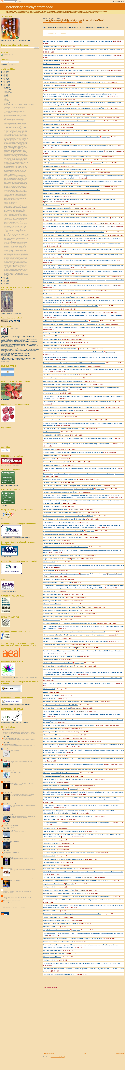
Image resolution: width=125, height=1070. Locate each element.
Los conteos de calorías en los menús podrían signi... (15, 130)
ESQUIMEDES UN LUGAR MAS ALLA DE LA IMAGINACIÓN (18, 879)
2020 (4, 79)
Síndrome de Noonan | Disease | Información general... (16, 148)
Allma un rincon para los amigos (11, 900)
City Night (12, 842)
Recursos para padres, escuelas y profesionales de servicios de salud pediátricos (65, 384)
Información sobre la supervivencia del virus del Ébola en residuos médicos (64, 297)
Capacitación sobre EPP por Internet (53, 417)
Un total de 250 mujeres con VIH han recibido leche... (15, 186)
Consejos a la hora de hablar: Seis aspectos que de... (15, 154)
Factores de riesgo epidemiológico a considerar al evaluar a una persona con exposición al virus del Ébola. (72, 452)
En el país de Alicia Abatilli (10, 749)
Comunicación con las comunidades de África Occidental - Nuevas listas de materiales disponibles (70, 306)
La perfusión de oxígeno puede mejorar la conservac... (16, 247)
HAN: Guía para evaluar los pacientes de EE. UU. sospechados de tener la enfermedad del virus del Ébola (72, 938)
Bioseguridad (6, 760)
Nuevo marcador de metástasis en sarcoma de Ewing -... (16, 184)
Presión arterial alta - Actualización (11, 199)
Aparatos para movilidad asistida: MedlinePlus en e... (15, 132)
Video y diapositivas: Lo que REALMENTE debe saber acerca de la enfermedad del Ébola (68, 291)
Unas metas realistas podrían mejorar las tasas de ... (15, 115)
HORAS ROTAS (7, 781)
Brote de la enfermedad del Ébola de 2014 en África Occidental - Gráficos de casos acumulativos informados (73, 324)
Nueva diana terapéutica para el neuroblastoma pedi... (16, 269)
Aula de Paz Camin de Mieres (10, 803)
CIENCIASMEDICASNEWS (10, 744)
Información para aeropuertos (51, 142)
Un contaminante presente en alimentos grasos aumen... (16, 188)
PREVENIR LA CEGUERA (9, 830)
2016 (4, 85)
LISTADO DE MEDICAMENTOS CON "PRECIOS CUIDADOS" (17, 897)
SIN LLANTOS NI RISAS (15, 880)
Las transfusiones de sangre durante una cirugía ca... (15, 143)
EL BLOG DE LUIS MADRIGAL (11, 825)
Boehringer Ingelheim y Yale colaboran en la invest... (15, 265)
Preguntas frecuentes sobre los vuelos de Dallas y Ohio (58, 522)
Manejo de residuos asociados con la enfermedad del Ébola (59, 479)
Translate (13, 64)
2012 (4, 278)
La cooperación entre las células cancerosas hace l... (15, 257)
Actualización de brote (49, 459)
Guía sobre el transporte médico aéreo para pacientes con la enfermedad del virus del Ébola (68, 725)
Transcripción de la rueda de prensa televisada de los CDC (59, 974)
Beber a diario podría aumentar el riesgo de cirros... (15, 139)
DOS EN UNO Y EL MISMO (9, 827)
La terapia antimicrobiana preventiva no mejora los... (15, 251)
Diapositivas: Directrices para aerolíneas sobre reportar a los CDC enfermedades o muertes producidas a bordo (74, 632)
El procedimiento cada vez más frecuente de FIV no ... (16, 253)
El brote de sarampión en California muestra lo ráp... (15, 172)
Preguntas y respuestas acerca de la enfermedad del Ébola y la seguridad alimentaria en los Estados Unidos (73, 82)
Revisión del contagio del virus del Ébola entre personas (58, 534)
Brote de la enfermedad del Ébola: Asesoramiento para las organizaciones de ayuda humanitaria (70, 118)
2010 (4, 281)
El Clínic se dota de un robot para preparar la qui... (15, 190)
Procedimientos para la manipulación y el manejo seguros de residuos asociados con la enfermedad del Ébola (73, 108)
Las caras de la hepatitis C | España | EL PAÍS (14, 273)
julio (5, 95)
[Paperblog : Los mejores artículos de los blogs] (5, 451)
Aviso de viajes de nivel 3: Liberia (52, 339)
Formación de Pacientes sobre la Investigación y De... (16, 255)
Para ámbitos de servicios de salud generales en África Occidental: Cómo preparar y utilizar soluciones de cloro (74, 276)
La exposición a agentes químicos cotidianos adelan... (16, 194)
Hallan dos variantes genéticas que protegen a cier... (15, 178)
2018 (4, 82)
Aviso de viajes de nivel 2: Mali (51, 333)
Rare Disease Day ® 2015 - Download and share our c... (16, 238)
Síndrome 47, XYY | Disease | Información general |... (15, 151)
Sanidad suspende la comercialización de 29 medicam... (16, 274)
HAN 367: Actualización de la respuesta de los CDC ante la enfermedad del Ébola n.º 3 (67, 816)
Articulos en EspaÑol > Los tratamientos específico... (15, 134)
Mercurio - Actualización (9, 203)
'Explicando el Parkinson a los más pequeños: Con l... (15, 218)
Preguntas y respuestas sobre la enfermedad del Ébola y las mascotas (62, 555)
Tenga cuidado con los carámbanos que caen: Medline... (16, 118)
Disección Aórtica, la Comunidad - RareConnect (14, 241)
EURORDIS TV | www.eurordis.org (11, 239)
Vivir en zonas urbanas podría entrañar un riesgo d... (15, 245)
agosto (5, 94)
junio (5, 96)
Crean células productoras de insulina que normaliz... (15, 158)
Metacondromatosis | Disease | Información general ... (16, 152)
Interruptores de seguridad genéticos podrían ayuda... (16, 262)
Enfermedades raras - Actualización (11, 156)
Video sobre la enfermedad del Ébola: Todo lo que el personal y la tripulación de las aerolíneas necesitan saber (73, 635)
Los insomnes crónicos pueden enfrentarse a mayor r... (16, 261)
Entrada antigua (119, 1053)
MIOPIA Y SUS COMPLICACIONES (18, 831)
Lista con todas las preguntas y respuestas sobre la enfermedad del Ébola (63, 428)
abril (5, 99)
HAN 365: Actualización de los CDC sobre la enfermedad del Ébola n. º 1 (63, 859)
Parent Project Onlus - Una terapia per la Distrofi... (15, 233)
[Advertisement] (56, 1040)
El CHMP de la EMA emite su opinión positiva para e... (15, 164)
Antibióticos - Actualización (9, 201)
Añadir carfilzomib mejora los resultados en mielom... (15, 179)
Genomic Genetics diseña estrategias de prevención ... (16, 206)
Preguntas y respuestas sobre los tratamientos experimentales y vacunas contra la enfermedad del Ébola (72, 914)
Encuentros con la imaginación (11, 852)
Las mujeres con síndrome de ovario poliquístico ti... (15, 217)
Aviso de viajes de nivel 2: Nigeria (52, 738)
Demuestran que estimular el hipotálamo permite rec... (16, 259)
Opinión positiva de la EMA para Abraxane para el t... (15, 163)
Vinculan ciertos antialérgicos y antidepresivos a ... (15, 126)
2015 (4, 87)
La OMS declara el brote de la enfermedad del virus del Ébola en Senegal (63, 519)
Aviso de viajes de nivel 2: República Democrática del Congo (60, 741)
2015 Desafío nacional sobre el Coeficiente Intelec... (15, 266)
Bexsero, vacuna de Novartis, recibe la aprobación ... (15, 263)
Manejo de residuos (48, 570)
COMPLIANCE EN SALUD (16, 772)
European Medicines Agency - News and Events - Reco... (16, 237)
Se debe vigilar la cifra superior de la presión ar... (14, 146)
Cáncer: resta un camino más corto (11, 222)
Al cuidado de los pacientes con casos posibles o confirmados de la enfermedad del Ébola (68, 516)
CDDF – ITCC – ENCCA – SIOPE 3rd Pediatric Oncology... (17, 234)
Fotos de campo (47, 111)
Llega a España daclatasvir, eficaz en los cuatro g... (15, 198)
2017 (4, 84)
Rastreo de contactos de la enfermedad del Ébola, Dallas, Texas (60, 610)
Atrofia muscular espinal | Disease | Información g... (15, 170)
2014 (4, 275)
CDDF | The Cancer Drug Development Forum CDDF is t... (17, 235)
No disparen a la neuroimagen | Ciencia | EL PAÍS (14, 219)
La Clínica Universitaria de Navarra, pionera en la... (15, 267)
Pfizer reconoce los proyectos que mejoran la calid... (15, 226)
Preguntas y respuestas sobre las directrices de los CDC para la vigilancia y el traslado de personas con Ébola (73, 407)
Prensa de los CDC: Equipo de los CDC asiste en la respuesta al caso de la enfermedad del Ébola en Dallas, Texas (74, 641)
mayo (5, 98)
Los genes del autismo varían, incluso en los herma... (15, 127)
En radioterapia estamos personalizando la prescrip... (15, 231)
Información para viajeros (50, 393)
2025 (4, 72)
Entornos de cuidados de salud (51, 843)
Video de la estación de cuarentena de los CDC (56, 920)
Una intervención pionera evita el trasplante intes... (15, 271)
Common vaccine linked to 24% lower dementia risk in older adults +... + (19, 745)
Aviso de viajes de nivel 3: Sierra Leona (53, 342)
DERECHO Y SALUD (8, 771)
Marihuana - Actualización (9, 174)
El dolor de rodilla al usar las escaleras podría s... (14, 110)
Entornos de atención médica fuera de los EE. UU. (57, 582)
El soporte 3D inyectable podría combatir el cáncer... (15, 250)
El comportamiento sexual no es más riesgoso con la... (16, 242)
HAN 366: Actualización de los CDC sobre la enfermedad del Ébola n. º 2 (63, 831)
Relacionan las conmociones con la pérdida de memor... (16, 144)
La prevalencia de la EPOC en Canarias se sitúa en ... (16, 225)
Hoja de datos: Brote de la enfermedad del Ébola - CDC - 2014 (60, 705)
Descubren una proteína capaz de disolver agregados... (16, 209)
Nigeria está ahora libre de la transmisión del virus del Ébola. (60, 492)
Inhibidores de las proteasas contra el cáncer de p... (15, 180)
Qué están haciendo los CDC (51, 862)
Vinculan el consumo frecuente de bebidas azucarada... (16, 215)
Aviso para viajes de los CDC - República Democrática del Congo (61, 773)
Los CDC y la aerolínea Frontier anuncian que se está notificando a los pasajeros (65, 547)
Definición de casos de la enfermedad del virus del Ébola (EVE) (67, 893)
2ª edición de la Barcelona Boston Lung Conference (15, 205)
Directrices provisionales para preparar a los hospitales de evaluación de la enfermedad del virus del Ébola (72, 186)
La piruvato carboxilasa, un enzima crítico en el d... (15, 227)
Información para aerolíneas (51, 127)
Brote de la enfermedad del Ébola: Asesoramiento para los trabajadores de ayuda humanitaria (69, 121)
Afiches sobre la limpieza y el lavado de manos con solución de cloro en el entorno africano (68, 420)
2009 (4, 283)
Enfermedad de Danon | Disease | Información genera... (16, 155)
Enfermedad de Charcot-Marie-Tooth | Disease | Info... (16, 167)
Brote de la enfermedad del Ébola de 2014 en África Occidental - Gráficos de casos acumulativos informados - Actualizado (77, 41)
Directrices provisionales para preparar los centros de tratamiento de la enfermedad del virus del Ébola (71, 190)
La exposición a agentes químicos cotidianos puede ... (16, 162)
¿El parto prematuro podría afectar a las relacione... (15, 123)
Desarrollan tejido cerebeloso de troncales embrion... (15, 106)
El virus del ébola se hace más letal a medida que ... (15, 112)
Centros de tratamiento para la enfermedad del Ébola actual (60, 193)
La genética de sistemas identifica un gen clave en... (15, 229)
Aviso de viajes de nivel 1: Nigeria (52, 604)
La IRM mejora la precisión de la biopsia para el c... (15, 140)
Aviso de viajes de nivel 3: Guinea (52, 336)
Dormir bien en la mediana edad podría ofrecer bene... (16, 142)
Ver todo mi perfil (5, 361)
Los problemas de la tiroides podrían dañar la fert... (15, 128)
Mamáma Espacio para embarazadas (13, 902)
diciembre (6, 88)
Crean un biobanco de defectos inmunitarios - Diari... (15, 182)
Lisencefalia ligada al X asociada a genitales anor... (15, 175)
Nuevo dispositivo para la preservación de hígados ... (15, 270)
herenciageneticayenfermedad (29, 7)
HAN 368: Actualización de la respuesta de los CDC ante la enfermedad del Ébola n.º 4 (67, 779)
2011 (4, 280)
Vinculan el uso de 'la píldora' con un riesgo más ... (15, 116)
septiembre (6, 92)
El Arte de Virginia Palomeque (11, 841)
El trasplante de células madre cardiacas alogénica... (15, 108)
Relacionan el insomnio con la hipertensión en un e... (15, 124)
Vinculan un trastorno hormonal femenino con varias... (16, 147)
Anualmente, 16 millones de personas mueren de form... (16, 249)
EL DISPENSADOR (8, 729)
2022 (4, 77)
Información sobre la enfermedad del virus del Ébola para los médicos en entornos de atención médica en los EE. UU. (76, 880)
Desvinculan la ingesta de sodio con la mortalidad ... (15, 210)
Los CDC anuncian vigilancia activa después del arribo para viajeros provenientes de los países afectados (72, 485)
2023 (4, 75)
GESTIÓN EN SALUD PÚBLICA (11, 738)
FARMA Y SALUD (7, 896)
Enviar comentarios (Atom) (58, 1057)
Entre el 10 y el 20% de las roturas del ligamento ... (15, 211)
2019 (4, 81)
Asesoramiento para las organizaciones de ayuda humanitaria (60, 701)
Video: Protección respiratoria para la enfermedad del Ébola (59, 375)
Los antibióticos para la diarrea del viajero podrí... (14, 111)
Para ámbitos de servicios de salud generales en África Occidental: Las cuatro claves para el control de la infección (75, 235)
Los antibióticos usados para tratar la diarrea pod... (15, 243)
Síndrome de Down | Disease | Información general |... (16, 171)
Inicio (84, 1053)
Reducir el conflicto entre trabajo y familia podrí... (14, 119)
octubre (6, 91)
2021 (4, 78)
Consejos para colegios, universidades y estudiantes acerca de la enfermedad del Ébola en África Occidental (73, 769)
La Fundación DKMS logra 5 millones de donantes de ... (16, 207)
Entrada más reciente (48, 1053)
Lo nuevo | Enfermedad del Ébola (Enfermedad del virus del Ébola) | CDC (62, 22)
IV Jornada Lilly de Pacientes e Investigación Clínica (15, 223)
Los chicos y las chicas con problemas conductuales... (16, 131)
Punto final (5, 853)
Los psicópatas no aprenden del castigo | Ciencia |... (15, 221)
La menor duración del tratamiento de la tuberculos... (15, 246)
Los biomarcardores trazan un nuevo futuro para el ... (15, 230)
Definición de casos (48, 449)
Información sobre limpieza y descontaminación (56, 378)
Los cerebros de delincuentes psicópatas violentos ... (15, 213)
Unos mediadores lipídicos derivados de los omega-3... (16, 187)
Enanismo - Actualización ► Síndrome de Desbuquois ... (16, 168)
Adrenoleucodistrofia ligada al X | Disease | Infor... (15, 150)
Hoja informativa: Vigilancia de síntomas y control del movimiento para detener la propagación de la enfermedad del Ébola (77, 438)
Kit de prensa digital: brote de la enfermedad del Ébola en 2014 (60, 868)
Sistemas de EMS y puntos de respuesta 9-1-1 (56, 462)
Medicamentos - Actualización (10, 202)
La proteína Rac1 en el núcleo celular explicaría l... (15, 107)
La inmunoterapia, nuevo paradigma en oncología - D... (16, 183)
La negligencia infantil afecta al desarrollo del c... (14, 120)
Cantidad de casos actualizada (51, 46)
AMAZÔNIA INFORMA (8, 890)
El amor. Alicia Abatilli (14, 750)
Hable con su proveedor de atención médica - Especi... (16, 135)
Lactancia (45, 692)
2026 (4, 71)
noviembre (6, 89)
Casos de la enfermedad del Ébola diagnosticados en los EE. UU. (61, 656)
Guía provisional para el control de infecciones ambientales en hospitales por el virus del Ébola (69, 623)
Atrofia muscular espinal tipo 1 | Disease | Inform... (15, 166)
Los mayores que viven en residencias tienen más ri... (16, 159)
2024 (4, 74)
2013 (4, 277)
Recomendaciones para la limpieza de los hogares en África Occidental (62, 381)
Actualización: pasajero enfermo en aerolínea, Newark (58, 616)
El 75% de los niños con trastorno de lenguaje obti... (15, 195)
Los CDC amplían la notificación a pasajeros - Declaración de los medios (63, 537)
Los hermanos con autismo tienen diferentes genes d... (16, 192)
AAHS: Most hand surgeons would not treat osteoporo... (16, 254)
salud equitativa (14, 328)
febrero (5, 102)
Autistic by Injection (8, 857)
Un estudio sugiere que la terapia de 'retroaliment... (15, 114)
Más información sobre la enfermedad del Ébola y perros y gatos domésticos (64, 366)
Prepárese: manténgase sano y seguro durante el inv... (16, 136)
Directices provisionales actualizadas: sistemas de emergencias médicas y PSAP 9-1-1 (67, 169)
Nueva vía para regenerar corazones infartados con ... (16, 138)
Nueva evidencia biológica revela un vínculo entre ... (15, 160)
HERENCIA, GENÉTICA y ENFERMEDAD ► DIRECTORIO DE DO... (19, 104)
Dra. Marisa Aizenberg (9, 814)
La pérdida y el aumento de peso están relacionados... (16, 214)
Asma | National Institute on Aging (11, 122)
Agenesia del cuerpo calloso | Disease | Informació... (15, 176)
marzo (5, 100)
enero (5, 103)
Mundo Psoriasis (7, 868)
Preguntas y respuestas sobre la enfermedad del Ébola (58, 785)
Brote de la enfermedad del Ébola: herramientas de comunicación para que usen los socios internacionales (73, 764)
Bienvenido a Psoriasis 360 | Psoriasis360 (14, 907)
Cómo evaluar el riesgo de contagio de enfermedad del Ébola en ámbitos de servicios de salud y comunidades (73, 232)
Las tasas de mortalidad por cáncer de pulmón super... (16, 258)
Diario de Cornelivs (8, 792)
